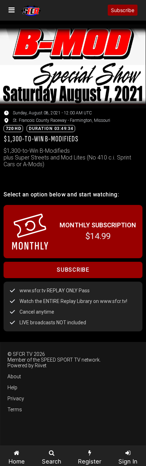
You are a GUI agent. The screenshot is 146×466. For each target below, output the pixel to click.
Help (12, 387)
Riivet (40, 365)
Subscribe (122, 10)
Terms (14, 409)
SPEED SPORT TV (60, 360)
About (14, 376)
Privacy (15, 398)
